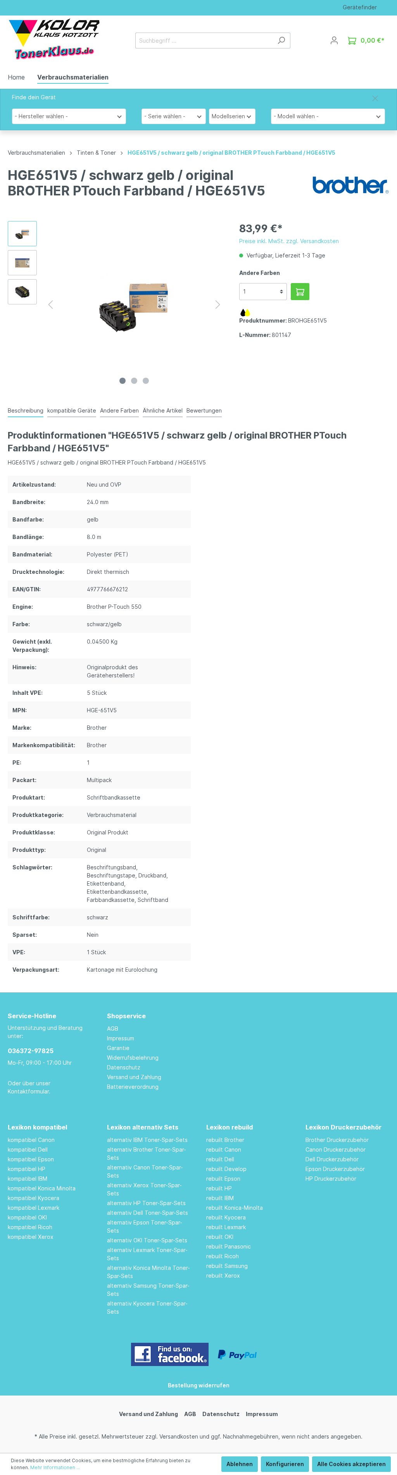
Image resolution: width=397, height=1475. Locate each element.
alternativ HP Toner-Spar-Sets (146, 1203)
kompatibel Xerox (31, 1236)
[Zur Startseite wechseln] (54, 38)
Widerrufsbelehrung (133, 1057)
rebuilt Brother (225, 1139)
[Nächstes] (218, 304)
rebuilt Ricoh (222, 1256)
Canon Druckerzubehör (336, 1149)
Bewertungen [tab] (204, 410)
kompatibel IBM (27, 1178)
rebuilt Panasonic (228, 1246)
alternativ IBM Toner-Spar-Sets (147, 1139)
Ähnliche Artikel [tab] (163, 410)
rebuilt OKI (219, 1236)
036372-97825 (31, 1051)
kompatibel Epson (31, 1159)
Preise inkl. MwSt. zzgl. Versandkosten (289, 241)
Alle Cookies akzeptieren (351, 1464)
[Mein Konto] (334, 40)
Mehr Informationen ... (55, 1467)
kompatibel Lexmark (33, 1207)
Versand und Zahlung (134, 1077)
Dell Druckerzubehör (332, 1159)
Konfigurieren (285, 1464)
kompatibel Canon (31, 1139)
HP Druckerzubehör (331, 1178)
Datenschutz (123, 1067)
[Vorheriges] (50, 304)
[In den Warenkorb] (300, 291)
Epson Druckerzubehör (335, 1169)
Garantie (118, 1048)
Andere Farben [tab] (119, 410)
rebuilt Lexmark (226, 1227)
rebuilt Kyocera (226, 1217)
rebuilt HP (219, 1188)
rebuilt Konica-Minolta (234, 1207)
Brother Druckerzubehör (337, 1139)
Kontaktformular (28, 1091)
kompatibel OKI (27, 1217)
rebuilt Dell (220, 1159)
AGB (112, 1028)
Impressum (120, 1038)
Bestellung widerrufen (199, 1385)
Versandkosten (178, 1436)
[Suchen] (281, 40)
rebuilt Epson (223, 1178)
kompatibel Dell (28, 1149)
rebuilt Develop (226, 1169)
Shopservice (126, 1016)
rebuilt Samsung (227, 1266)
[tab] (25, 410)
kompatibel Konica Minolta (42, 1188)
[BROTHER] (350, 184)
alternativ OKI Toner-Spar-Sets (147, 1240)
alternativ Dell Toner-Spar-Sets (147, 1212)
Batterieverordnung (133, 1086)
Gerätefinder (360, 7)
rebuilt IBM (220, 1198)
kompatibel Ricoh (30, 1227)
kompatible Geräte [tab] (71, 410)
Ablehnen (239, 1464)
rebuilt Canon (223, 1149)
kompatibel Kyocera (33, 1198)
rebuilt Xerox (223, 1275)
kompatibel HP (26, 1169)
